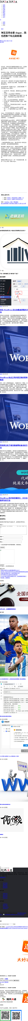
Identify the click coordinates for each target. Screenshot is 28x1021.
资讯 (4, 6)
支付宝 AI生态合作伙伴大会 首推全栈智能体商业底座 (14, 571)
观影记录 (5, 896)
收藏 (16, 203)
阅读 (4, 11)
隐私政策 (5, 887)
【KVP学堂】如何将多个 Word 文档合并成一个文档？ (9, 756)
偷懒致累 (1, 834)
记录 (4, 9)
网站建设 (16, 202)
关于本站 (5, 883)
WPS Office (6, 907)
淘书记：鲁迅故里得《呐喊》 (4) (15, 197)
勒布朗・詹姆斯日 (5, 577)
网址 (1, 542)
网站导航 (5, 886)
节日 (4, 15)
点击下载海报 (4, 982)
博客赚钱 (5, 928)
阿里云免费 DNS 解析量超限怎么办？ (10, 570)
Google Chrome (11, 928)
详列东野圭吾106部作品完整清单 (9, 574)
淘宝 (11, 202)
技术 (4, 8)
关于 (4, 17)
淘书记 (15, 926)
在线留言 (5, 884)
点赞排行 (5, 904)
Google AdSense (23, 928)
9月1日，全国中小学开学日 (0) (15, 199)
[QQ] (2, 877)
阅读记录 (5, 895)
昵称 (1, 536)
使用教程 (19, 926)
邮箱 (1, 539)
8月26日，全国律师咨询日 (8, 609)
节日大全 (5, 898)
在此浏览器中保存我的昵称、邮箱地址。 (11, 544)
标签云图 (5, 905)
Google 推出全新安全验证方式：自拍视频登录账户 (13, 576)
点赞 (20, 203)
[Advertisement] (14, 177)
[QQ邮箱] (4, 877)
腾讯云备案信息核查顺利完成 (5, 804)
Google (7, 926)
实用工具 (5, 893)
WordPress (7, 202)
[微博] (0, 877)
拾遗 (4, 14)
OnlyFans (17, 928)
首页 (4, 5)
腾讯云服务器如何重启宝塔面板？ (6, 716)
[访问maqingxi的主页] (7, 563)
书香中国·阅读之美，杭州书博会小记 (10, 573)
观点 (4, 12)
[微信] (3, 877)
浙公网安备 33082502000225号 (16, 914)
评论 (1, 524)
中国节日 (24, 926)
